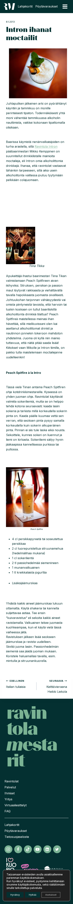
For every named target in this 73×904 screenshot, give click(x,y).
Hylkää (32, 894)
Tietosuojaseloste (16, 837)
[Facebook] (18, 849)
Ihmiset (9, 793)
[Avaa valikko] (64, 6)
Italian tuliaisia (15, 684)
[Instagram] (8, 849)
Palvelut (10, 787)
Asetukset (51, 894)
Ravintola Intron (46, 146)
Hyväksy (15, 894)
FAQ (7, 811)
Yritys (8, 799)
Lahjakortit (25, 6)
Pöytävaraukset (46, 6)
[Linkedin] (47, 849)
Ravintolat (11, 781)
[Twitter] (57, 849)
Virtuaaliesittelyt (15, 805)
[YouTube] (38, 849)
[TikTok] (28, 849)
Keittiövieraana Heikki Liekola (56, 686)
